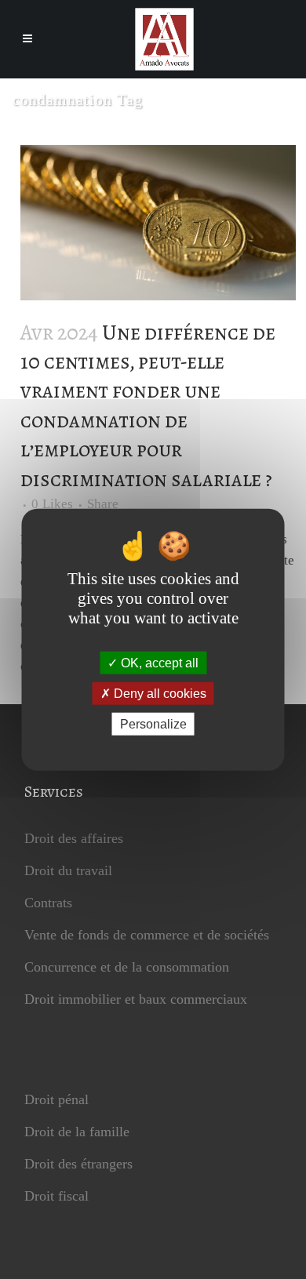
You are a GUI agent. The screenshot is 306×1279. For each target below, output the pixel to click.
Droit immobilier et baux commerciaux (135, 999)
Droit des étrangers (78, 1164)
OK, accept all (158, 662)
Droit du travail (68, 870)
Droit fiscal (56, 1196)
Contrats (48, 902)
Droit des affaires (73, 838)
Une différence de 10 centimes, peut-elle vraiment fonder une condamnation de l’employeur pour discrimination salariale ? (147, 405)
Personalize (153, 724)
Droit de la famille (76, 1131)
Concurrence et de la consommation (126, 967)
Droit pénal (56, 1099)
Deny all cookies (158, 692)
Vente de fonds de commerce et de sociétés (146, 935)
